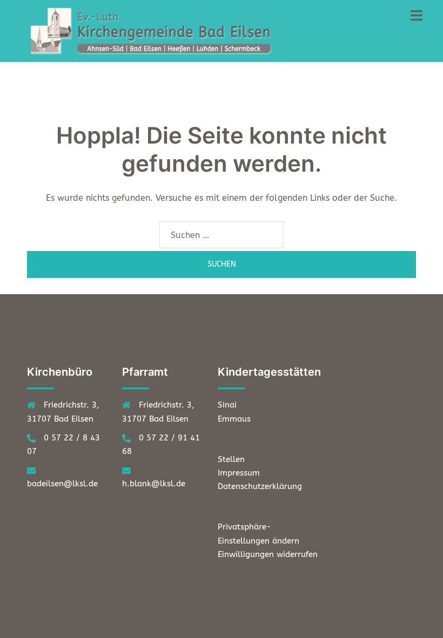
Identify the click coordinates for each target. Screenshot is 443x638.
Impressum (239, 473)
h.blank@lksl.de (153, 483)
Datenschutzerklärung (260, 486)
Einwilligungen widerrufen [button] (268, 554)
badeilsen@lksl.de (62, 483)
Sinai (227, 405)
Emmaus (234, 419)
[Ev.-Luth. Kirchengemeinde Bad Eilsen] (154, 30)
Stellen (231, 459)
